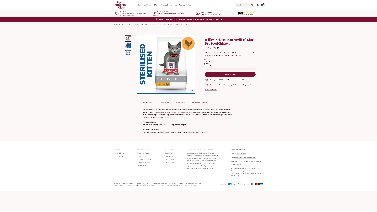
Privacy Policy (169, 156)
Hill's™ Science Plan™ (213, 36)
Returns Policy (142, 166)
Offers (156, 5)
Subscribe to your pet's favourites (210, 14)
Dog (133, 5)
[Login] (258, 5)
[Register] (216, 174)
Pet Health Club (119, 153)
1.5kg (207, 64)
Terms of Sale (169, 163)
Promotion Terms (143, 153)
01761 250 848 (241, 154)
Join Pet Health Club (183, 5)
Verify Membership (211, 90)
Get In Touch (118, 156)
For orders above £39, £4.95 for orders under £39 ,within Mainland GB (133, 14)
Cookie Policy (169, 153)
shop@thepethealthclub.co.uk (245, 158)
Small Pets (147, 5)
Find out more (216, 19)
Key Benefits (147, 103)
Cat (139, 5)
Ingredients (164, 103)
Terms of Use (169, 159)
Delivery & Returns (199, 103)
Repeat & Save (167, 5)
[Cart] (262, 5)
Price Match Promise (144, 159)
